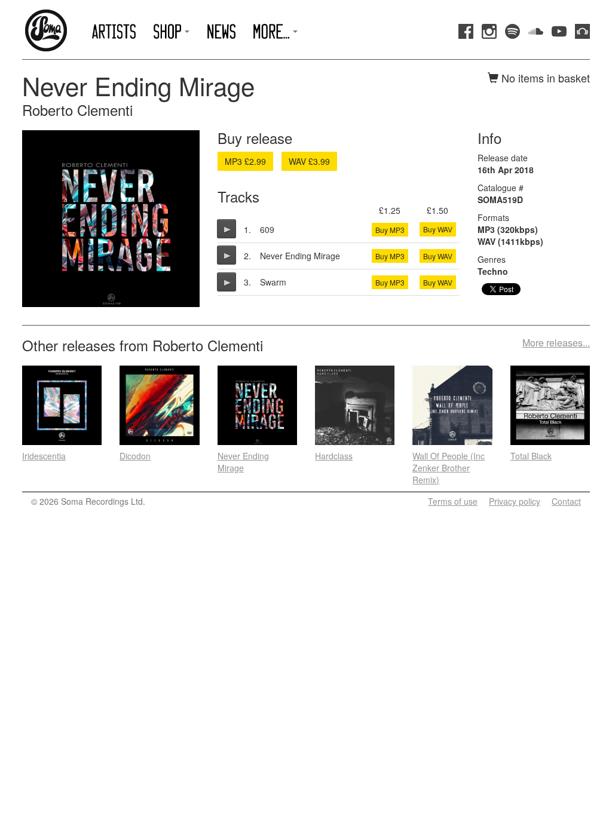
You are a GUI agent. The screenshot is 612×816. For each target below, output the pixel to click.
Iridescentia (44, 456)
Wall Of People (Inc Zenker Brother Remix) (448, 468)
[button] (172, 31)
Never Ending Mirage (243, 462)
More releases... (556, 343)
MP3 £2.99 (245, 161)
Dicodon (135, 456)
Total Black (531, 456)
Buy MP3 (390, 230)
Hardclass (334, 456)
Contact (566, 501)
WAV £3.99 (309, 161)
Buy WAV (437, 229)
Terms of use (453, 501)
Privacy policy (514, 501)
